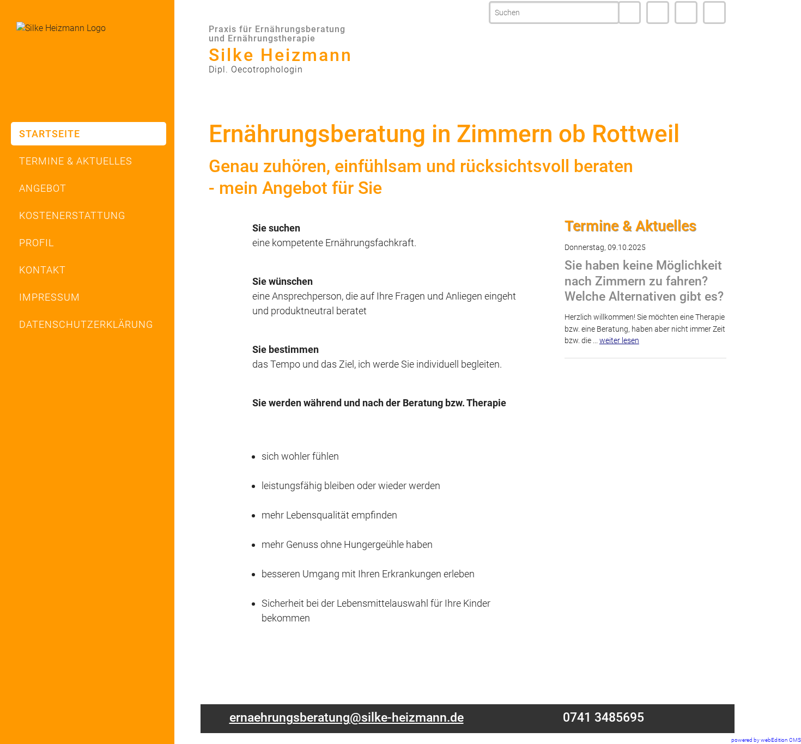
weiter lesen (619, 340)
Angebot (42, 188)
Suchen (629, 12)
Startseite (49, 133)
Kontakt (686, 12)
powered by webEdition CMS (766, 740)
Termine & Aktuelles (75, 161)
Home (657, 12)
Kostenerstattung (72, 215)
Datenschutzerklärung (86, 324)
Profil (36, 242)
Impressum (714, 12)
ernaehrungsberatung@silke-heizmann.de (346, 717)
